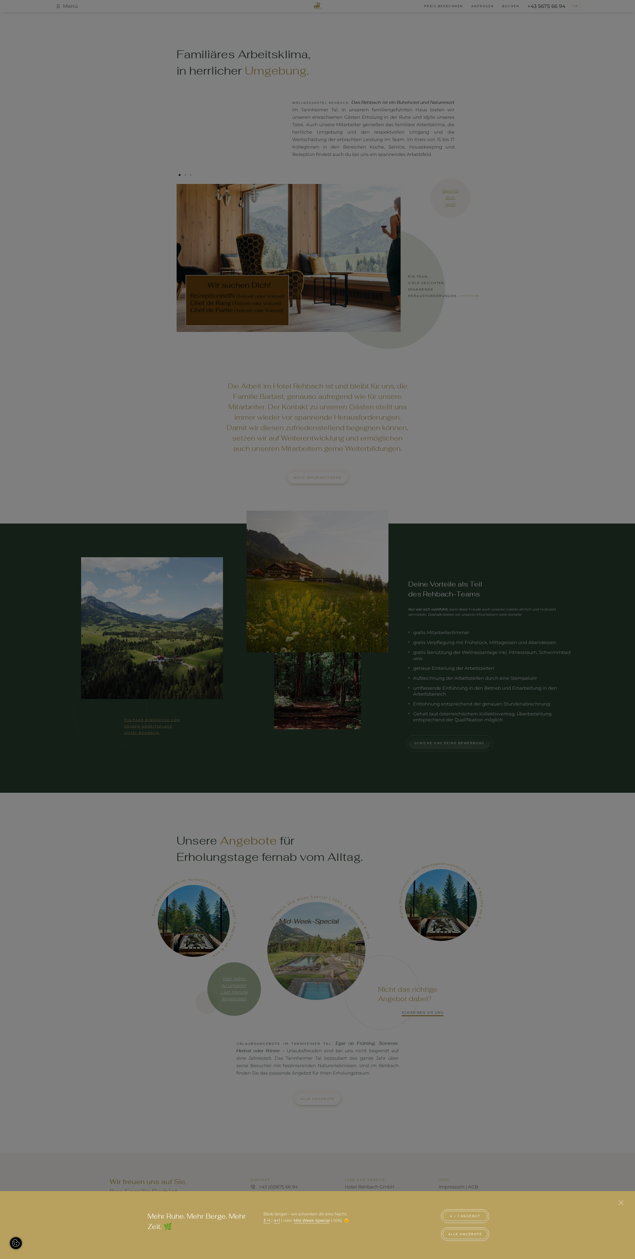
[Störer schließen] (621, 1202)
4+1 (277, 1220)
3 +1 (266, 1220)
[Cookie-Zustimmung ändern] (16, 1243)
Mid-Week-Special (311, 1220)
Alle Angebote (465, 1234)
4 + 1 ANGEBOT (465, 1216)
